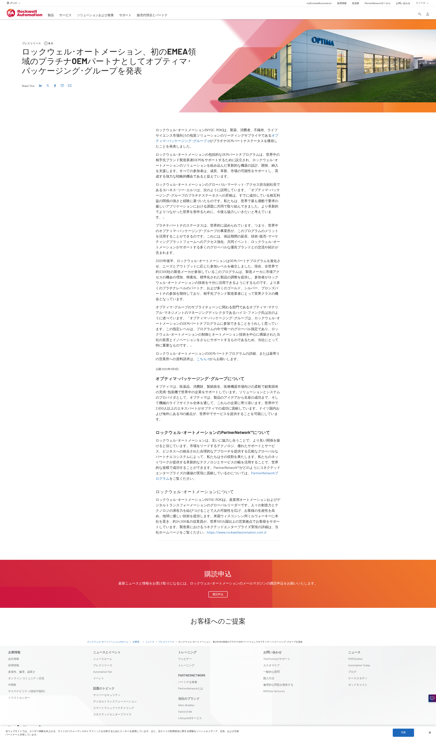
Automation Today (359, 665)
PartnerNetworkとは (190, 688)
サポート (125, 15)
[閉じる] (430, 732)
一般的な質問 (271, 672)
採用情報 (13, 665)
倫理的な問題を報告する (278, 684)
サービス (65, 15)
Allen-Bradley (186, 705)
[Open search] (419, 14)
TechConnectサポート (276, 659)
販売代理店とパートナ (152, 15)
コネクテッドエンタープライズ (112, 714)
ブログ (352, 672)
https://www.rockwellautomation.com (235, 532)
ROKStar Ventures (274, 691)
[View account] (427, 14)
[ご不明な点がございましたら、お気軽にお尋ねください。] (432, 698)
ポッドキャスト (357, 684)
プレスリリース (102, 665)
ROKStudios (355, 659)
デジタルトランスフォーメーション (115, 701)
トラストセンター (19, 697)
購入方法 (268, 678)
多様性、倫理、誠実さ (21, 672)
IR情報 (12, 684)
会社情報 (13, 659)
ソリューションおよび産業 (95, 15)
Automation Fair (102, 672)
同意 (403, 732)
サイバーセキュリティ (106, 695)
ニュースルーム (102, 659)
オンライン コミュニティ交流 (26, 678)
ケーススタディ (357, 678)
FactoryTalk (185, 711)
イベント (98, 678)
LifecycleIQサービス (190, 718)
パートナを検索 (187, 682)
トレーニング (186, 665)
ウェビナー (185, 659)
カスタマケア (271, 665)
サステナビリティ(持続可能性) (26, 691)
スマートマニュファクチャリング (113, 708)
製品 (51, 15)
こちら (202, 359)
